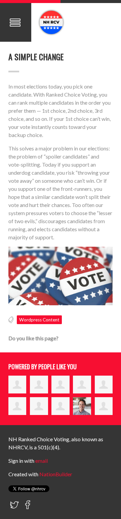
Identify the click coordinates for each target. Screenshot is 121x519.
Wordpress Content (39, 319)
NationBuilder (55, 474)
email (41, 460)
